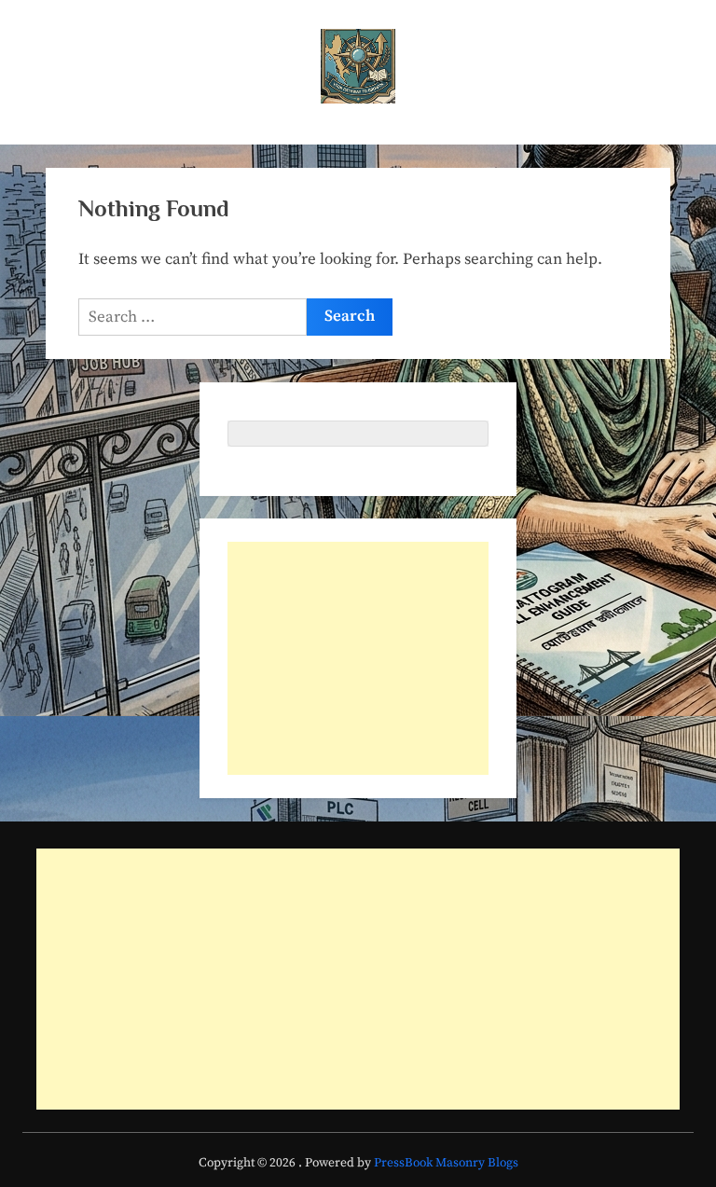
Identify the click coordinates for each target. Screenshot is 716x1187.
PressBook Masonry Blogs (446, 1163)
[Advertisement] (358, 658)
